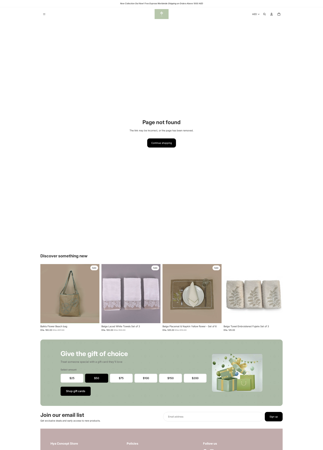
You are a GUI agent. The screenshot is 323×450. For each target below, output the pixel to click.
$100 (146, 378)
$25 (72, 378)
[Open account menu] (271, 14)
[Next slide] (216, 293)
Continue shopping (161, 142)
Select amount (69, 369)
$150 (170, 378)
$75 (121, 378)
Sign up (274, 416)
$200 (195, 378)
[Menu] (44, 14)
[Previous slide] (168, 293)
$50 (96, 378)
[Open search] (264, 14)
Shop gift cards (75, 391)
